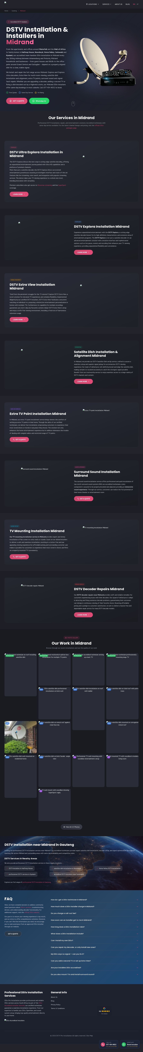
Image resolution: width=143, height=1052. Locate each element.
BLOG (128, 4)
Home (6, 11)
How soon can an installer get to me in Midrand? (71, 920)
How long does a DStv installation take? (68, 927)
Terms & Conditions (58, 1008)
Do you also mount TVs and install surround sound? (73, 974)
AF (137, 4)
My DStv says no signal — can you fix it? (67, 954)
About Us (54, 997)
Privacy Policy (55, 1005)
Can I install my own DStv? (62, 940)
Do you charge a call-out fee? (63, 913)
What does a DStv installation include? (67, 933)
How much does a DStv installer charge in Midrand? (72, 906)
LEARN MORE (18, 194)
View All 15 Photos (73, 827)
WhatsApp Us (41, 101)
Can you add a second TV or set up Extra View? (71, 961)
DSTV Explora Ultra (20, 162)
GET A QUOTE (18, 101)
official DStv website (31, 912)
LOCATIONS (92, 4)
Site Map (90, 1036)
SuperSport (62, 185)
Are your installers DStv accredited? (66, 967)
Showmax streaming (45, 185)
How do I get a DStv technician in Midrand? (69, 900)
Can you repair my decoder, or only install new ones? (73, 947)
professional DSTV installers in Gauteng (37, 882)
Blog (52, 1001)
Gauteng (14, 11)
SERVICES (105, 4)
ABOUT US (118, 4)
